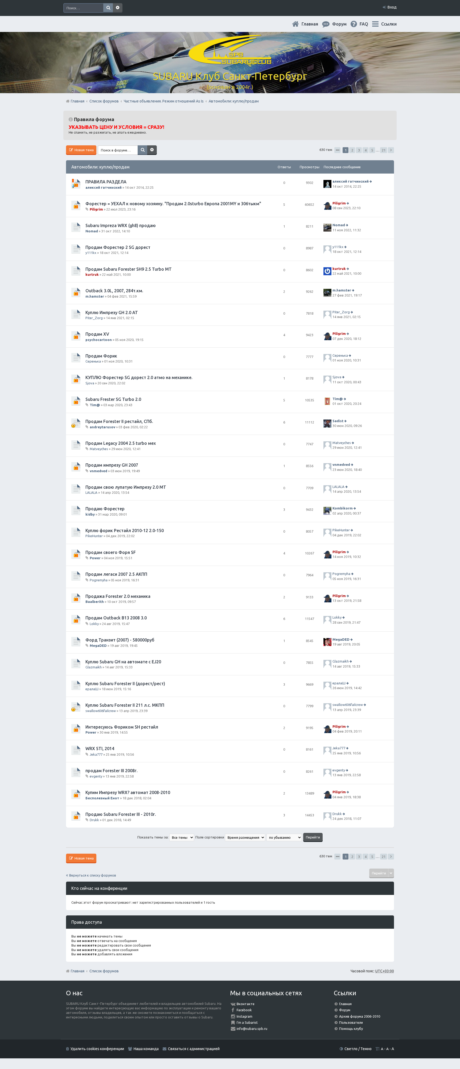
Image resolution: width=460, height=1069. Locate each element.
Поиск (108, 8)
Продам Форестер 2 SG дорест (117, 247)
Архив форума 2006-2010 (359, 1016)
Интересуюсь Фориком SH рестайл (121, 727)
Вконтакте (245, 1004)
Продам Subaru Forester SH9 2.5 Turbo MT (128, 269)
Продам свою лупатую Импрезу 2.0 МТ (125, 487)
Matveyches (99, 449)
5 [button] (372, 150)
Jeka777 (96, 754)
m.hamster (94, 296)
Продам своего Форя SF (110, 552)
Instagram (244, 1016)
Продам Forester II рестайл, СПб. (119, 421)
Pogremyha (99, 580)
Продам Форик (101, 355)
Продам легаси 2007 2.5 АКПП (116, 574)
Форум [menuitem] (343, 24)
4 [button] (366, 150)
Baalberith (94, 601)
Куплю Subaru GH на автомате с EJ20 (123, 661)
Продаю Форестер (105, 508)
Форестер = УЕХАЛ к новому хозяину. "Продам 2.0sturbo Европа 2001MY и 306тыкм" (173, 203)
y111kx (90, 252)
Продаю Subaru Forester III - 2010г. (120, 814)
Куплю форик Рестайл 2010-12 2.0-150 (124, 530)
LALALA (91, 492)
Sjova (89, 383)
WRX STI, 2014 (99, 748)
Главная (314, 24)
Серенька (93, 361)
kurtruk (92, 274)
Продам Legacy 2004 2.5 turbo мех (120, 443)
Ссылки (389, 24)
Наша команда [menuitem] (146, 1049)
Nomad (91, 231)
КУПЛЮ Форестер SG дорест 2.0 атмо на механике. (138, 377)
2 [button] (352, 150)
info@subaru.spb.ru (252, 1028)
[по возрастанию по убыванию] (284, 837)
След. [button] (391, 150)
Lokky (94, 623)
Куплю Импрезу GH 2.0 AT (111, 312)
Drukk (94, 820)
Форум (344, 1010)
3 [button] (359, 150)
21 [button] (383, 150)
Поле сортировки (210, 837)
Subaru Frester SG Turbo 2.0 (113, 399)
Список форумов (104, 971)
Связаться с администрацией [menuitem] (194, 1049)
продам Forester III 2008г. (111, 770)
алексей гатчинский (103, 187)
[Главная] (230, 61)
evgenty (96, 776)
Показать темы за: (153, 837)
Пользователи (351, 1022)
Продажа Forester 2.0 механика (117, 596)
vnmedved (98, 471)
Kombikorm (342, 508)
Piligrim (96, 209)
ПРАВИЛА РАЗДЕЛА (105, 181)
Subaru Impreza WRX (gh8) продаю (120, 225)
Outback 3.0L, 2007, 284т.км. (114, 290)
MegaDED (98, 645)
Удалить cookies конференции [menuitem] (97, 1049)
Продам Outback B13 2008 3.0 (116, 617)
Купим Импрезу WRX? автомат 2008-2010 (127, 792)
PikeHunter (94, 536)
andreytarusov (102, 427)
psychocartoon (98, 340)
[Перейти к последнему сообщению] (371, 181)
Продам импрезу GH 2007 (111, 465)
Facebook (244, 1010)
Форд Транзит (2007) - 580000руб (119, 640)
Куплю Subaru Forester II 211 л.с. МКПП (124, 705)
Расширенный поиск (117, 8)
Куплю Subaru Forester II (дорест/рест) (125, 683)
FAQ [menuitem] (368, 24)
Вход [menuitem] (392, 7)
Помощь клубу (351, 1028)
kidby (90, 514)
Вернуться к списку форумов (92, 875)
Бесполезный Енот (102, 798)
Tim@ (95, 405)
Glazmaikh (93, 667)
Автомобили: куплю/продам (100, 167)
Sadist (337, 421)
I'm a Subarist (247, 1022)
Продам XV (97, 334)
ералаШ (91, 689)
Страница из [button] (337, 150)
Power (95, 558)
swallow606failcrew (100, 711)
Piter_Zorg (94, 318)
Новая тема (84, 150)
